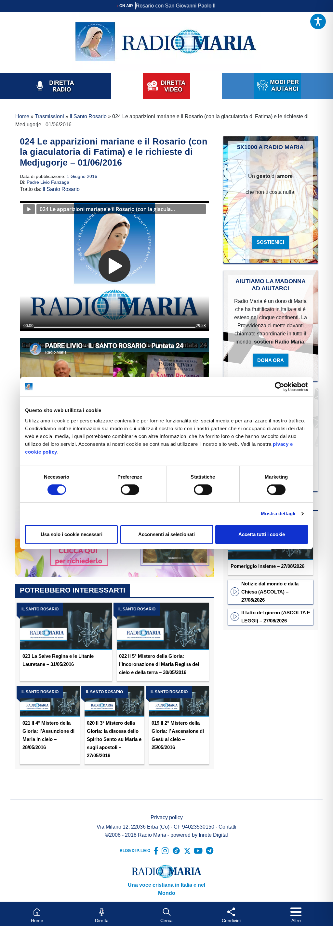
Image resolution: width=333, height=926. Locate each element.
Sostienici (270, 242)
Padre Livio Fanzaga (48, 182)
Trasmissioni (49, 116)
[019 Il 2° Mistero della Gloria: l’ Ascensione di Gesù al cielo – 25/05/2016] (179, 701)
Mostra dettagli (278, 513)
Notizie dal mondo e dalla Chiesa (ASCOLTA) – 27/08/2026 (270, 592)
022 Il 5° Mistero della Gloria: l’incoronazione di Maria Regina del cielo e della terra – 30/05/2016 (159, 664)
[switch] (130, 489)
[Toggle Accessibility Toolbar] (318, 21)
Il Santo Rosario (88, 116)
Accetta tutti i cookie (261, 534)
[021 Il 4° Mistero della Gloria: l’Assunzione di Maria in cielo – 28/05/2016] (50, 701)
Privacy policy (167, 817)
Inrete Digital (213, 835)
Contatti (227, 827)
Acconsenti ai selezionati (166, 534)
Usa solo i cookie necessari (71, 534)
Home (22, 116)
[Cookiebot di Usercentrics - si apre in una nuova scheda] (279, 387)
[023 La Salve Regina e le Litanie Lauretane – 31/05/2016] (66, 626)
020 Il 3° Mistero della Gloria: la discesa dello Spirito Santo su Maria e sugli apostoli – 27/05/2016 (114, 739)
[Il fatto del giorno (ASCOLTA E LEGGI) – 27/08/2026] (235, 616)
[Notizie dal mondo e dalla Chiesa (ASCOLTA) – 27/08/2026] (235, 591)
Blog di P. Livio (135, 850)
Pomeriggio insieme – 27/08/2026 (267, 566)
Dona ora (270, 360)
